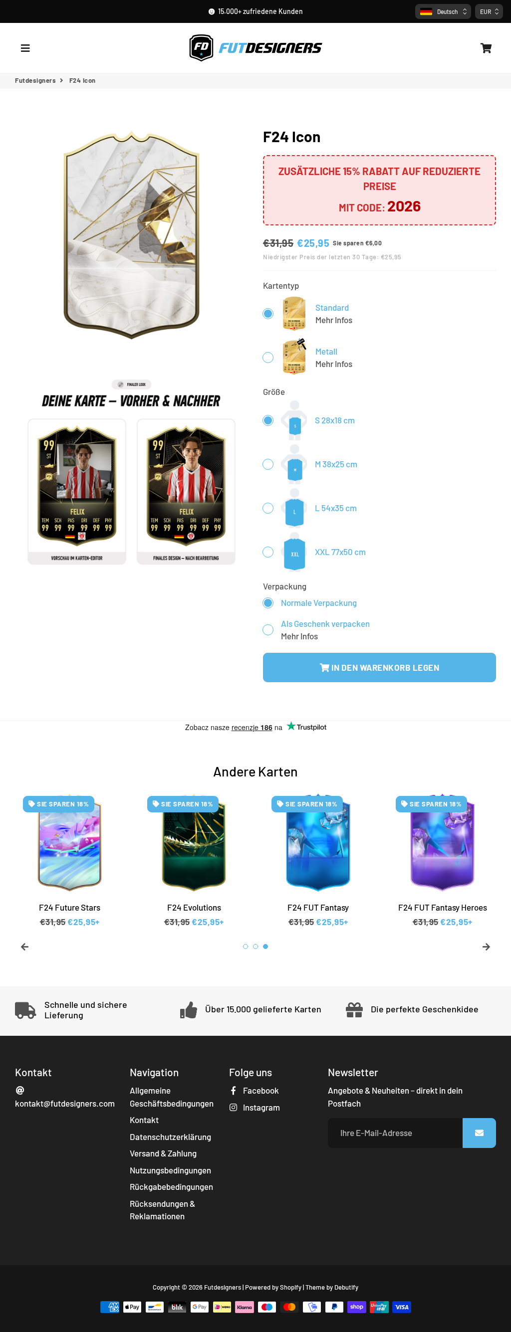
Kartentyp (281, 285)
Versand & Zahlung (163, 1153)
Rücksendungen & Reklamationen (162, 1209)
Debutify (346, 1287)
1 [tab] (245, 946)
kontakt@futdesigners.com (65, 1103)
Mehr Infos (333, 320)
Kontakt (144, 1120)
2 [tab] (255, 946)
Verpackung (284, 586)
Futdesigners (35, 80)
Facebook (260, 1090)
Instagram (261, 1107)
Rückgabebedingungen (171, 1186)
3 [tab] (265, 946)
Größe (274, 391)
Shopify (290, 1287)
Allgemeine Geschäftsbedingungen (172, 1096)
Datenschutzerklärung (170, 1137)
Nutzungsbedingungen (170, 1170)
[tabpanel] (69, 858)
